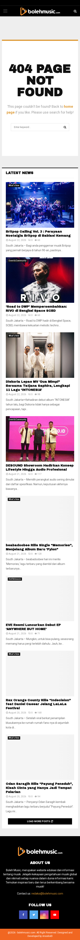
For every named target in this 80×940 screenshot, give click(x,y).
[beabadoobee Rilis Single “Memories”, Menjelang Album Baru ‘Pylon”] (40, 519)
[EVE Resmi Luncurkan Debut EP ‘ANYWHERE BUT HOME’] (40, 598)
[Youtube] (54, 914)
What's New (14, 185)
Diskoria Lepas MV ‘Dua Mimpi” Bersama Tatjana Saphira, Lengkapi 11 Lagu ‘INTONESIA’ (38, 385)
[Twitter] (34, 914)
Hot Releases (15, 579)
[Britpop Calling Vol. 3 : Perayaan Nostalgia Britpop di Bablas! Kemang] (40, 205)
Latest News (19, 173)
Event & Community (17, 261)
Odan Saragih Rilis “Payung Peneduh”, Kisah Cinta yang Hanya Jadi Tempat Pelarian (39, 788)
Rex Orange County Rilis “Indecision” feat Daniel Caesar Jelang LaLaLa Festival (38, 704)
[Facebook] (23, 914)
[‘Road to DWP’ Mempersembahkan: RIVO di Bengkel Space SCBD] (40, 280)
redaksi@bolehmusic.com (47, 893)
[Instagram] (44, 914)
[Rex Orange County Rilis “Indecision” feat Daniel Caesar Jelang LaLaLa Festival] (40, 673)
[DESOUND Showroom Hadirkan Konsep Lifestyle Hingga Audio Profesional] (40, 439)
